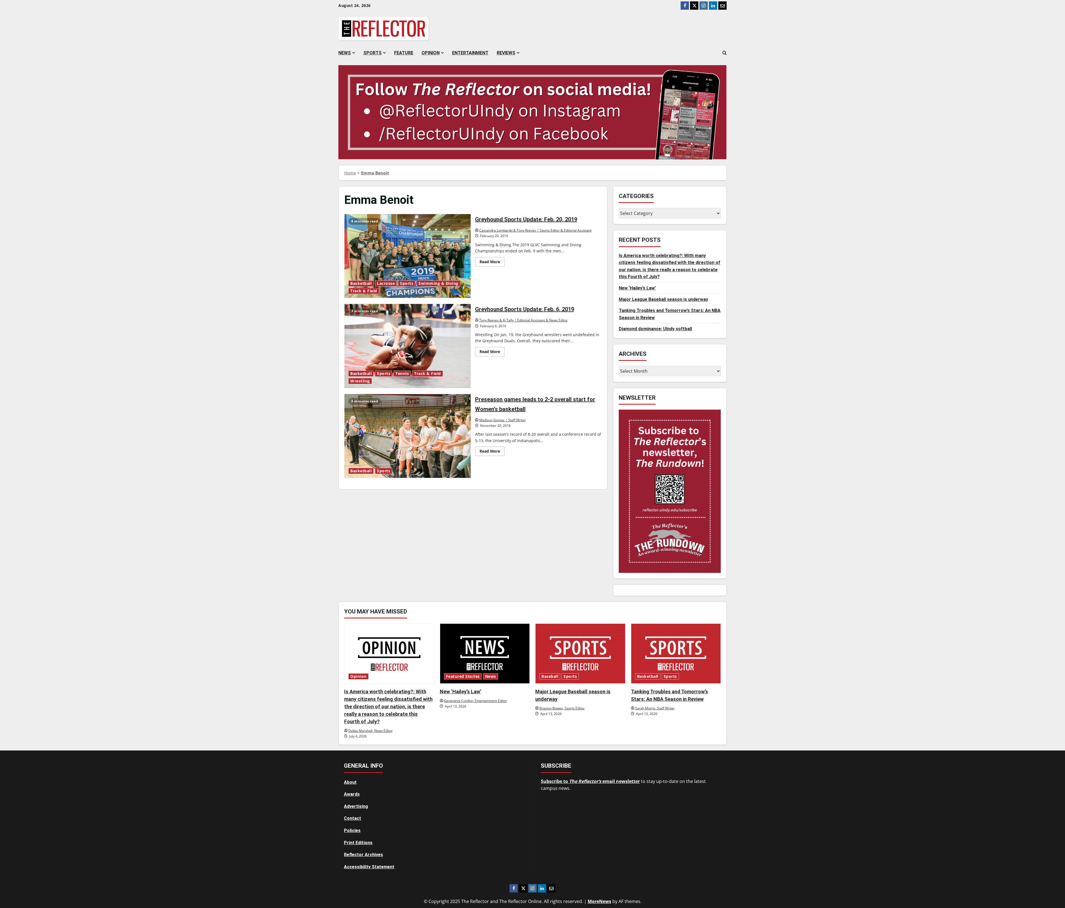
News (344, 52)
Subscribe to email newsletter (590, 781)
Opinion (431, 52)
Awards (352, 794)
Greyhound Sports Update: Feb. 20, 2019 (407, 256)
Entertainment (470, 52)
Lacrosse (386, 283)
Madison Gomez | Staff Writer (502, 420)
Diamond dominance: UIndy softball (655, 328)
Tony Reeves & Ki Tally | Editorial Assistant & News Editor (523, 320)
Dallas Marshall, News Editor (370, 730)
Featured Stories (463, 676)
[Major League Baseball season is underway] (580, 653)
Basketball (361, 283)
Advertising (356, 806)
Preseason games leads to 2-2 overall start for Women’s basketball (407, 436)
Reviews (506, 52)
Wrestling (360, 381)
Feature (403, 52)
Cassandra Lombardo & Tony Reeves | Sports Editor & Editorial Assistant (535, 230)
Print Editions (358, 842)
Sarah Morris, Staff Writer (655, 708)
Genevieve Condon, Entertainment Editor (475, 700)
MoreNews (599, 901)
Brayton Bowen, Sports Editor (562, 708)
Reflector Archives (363, 854)
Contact (352, 818)
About (350, 782)
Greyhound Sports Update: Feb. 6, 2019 (407, 346)
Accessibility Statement (369, 866)
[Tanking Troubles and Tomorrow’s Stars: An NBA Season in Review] (676, 653)
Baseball (549, 676)
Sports (372, 52)
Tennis (402, 373)
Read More (492, 263)
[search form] (724, 53)
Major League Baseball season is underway (663, 299)
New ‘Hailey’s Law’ (637, 288)
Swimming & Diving (438, 283)
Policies (352, 830)
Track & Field (363, 290)
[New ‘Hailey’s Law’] (485, 653)
